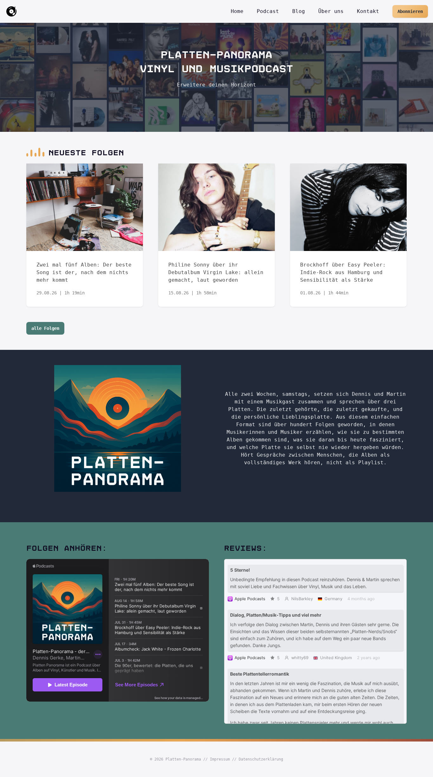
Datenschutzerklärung (261, 759)
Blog (298, 11)
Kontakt (368, 11)
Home (237, 11)
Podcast (268, 11)
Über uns (331, 11)
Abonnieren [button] (410, 11)
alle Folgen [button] (45, 328)
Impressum (220, 759)
